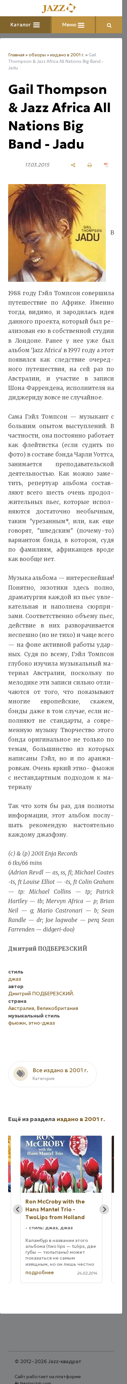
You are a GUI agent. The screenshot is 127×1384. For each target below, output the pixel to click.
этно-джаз (41, 1023)
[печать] (89, 165)
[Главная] (61, 8)
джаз (14, 979)
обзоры (37, 55)
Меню (70, 25)
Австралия (21, 1008)
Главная (16, 55)
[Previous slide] (18, 1209)
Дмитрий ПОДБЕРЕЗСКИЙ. (41, 993)
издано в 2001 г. (67, 55)
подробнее (39, 1272)
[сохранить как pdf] (106, 165)
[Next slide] (104, 1209)
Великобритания (57, 1008)
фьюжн (17, 1023)
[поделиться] (73, 165)
